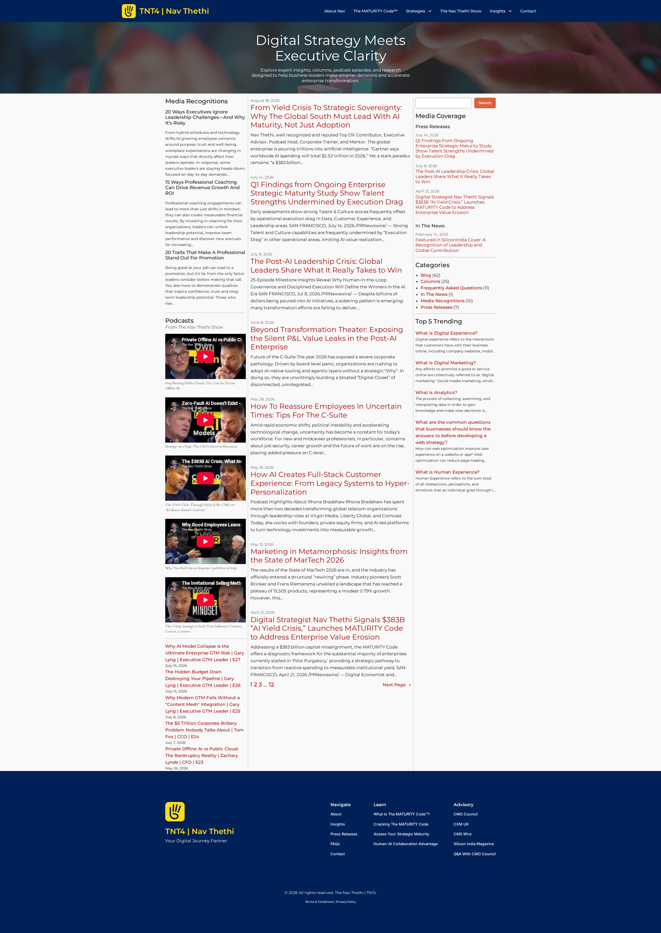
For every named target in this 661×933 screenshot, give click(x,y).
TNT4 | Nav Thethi (199, 831)
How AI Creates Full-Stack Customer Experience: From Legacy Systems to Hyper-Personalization (330, 483)
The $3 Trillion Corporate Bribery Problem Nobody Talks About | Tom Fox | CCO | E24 (204, 730)
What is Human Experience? (447, 472)
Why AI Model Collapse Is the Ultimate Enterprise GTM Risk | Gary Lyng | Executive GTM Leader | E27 (204, 653)
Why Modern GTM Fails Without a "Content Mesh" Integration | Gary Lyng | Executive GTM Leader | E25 (202, 704)
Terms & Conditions (319, 902)
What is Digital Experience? (446, 333)
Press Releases (436, 307)
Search (485, 103)
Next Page (397, 684)
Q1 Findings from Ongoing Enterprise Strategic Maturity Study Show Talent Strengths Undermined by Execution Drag (326, 193)
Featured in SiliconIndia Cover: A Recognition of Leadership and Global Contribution (450, 245)
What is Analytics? (436, 392)
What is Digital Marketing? (445, 362)
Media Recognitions (443, 300)
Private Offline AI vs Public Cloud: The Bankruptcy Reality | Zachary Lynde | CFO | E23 (202, 755)
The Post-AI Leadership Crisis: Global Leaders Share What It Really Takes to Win (326, 265)
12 (271, 684)
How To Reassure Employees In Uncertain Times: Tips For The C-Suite (326, 410)
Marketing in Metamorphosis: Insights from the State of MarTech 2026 (329, 556)
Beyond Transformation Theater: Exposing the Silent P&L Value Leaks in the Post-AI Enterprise (326, 338)
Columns (430, 281)
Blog (426, 275)
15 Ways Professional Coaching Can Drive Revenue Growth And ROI (202, 188)
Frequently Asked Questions (451, 287)
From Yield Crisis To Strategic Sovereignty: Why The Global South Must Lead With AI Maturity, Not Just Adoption (326, 116)
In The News (434, 294)
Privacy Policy (346, 902)
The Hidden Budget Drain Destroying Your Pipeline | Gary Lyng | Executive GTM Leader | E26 (202, 678)
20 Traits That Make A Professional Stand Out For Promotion (205, 255)
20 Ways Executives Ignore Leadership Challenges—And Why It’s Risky (205, 117)
